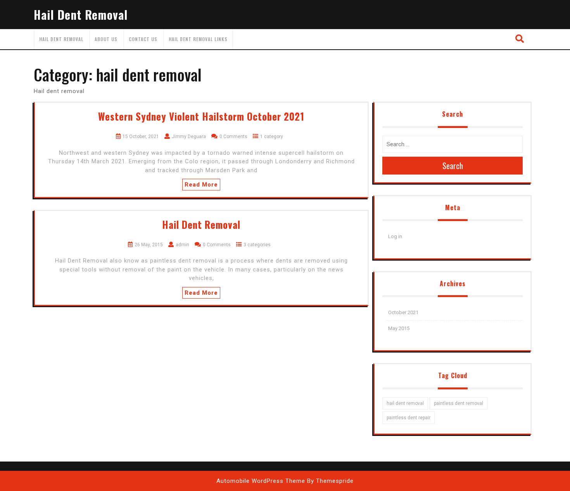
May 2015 (398, 328)
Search (452, 165)
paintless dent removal (458, 403)
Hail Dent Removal (81, 14)
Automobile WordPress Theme (260, 480)
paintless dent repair (408, 417)
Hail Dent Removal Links (198, 39)
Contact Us (143, 39)
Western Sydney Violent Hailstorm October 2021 (201, 116)
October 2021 (403, 312)
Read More (201, 184)
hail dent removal (405, 403)
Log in (395, 236)
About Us (106, 39)
